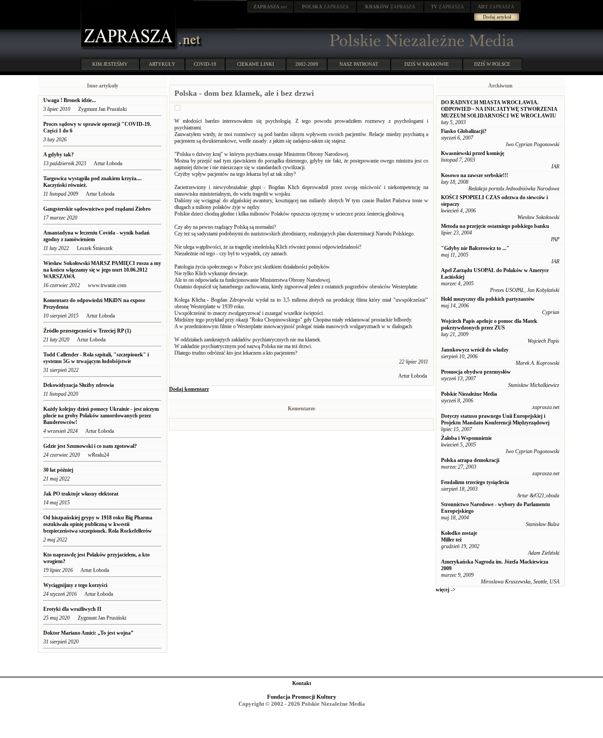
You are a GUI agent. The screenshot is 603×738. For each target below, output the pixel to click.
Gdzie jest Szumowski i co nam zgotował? (90, 446)
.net (270, 6)
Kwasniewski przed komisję (472, 153)
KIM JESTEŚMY (110, 64)
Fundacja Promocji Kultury (301, 696)
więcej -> (446, 590)
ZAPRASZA (325, 6)
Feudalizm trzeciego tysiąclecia (475, 482)
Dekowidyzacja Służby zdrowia (79, 385)
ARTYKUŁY (162, 64)
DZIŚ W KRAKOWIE (426, 64)
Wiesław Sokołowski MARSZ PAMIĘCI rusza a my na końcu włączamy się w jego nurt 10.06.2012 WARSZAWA (102, 270)
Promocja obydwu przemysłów (476, 372)
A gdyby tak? (58, 154)
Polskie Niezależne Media (469, 394)
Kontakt (301, 683)
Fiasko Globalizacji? (463, 131)
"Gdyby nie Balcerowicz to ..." (475, 248)
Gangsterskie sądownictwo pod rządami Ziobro (97, 209)
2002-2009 (306, 64)
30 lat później (58, 470)
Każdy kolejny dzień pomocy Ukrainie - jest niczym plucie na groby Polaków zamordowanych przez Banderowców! (101, 415)
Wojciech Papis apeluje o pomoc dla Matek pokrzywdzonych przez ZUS (489, 324)
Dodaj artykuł (497, 16)
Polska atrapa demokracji (470, 460)
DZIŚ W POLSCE (492, 64)
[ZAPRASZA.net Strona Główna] (129, 48)
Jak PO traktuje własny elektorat (80, 494)
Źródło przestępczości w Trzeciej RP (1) (87, 331)
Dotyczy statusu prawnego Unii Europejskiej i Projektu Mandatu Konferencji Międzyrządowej (495, 419)
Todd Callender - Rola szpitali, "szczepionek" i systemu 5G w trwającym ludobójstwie (96, 358)
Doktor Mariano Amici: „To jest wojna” (88, 633)
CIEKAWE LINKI (255, 64)
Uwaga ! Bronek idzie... (69, 100)
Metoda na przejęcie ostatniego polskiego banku (495, 226)
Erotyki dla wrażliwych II (72, 609)
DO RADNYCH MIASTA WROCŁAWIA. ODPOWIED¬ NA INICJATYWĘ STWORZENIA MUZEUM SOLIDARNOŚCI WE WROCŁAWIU (499, 109)
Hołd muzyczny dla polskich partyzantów (488, 299)
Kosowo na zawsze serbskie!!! (474, 175)
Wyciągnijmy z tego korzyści (75, 585)
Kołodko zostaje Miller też (459, 536)
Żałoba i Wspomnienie (466, 438)
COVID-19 (205, 64)
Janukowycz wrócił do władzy (475, 350)
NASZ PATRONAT (358, 64)
